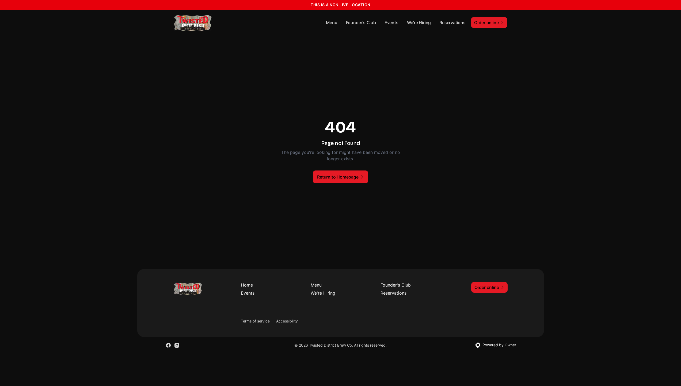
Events (391, 22)
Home (247, 285)
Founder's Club (361, 22)
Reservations (452, 22)
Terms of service (255, 321)
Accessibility (287, 321)
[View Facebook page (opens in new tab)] (168, 345)
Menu (331, 22)
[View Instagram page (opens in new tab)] (177, 345)
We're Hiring (419, 22)
